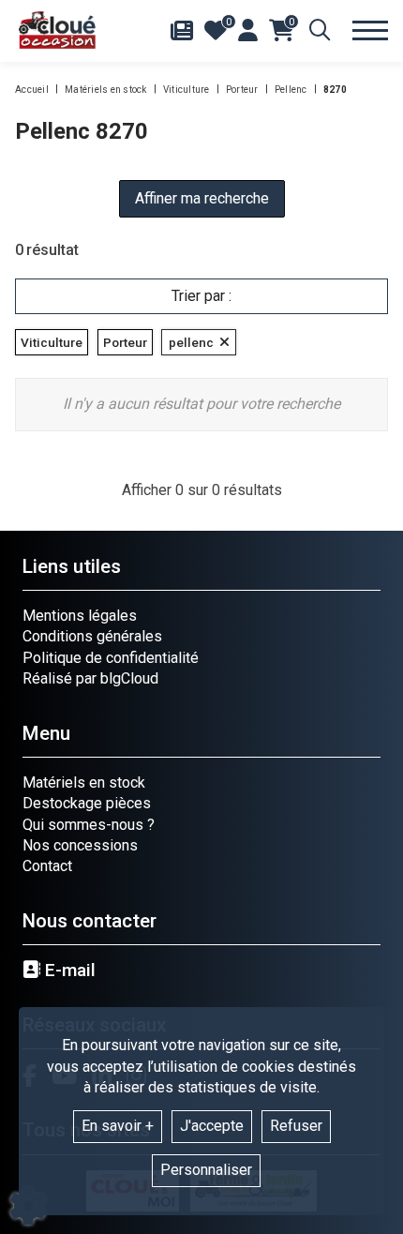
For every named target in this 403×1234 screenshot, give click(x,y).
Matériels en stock (83, 782)
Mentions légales (79, 616)
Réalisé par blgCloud (90, 678)
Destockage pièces (86, 803)
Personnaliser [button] (206, 1170)
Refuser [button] (296, 1126)
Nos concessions (80, 845)
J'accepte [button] (212, 1126)
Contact (47, 866)
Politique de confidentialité (110, 658)
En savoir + (118, 1126)
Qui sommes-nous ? (88, 825)
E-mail (68, 970)
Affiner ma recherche (202, 198)
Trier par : (201, 296)
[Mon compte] (248, 30)
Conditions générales (92, 636)
